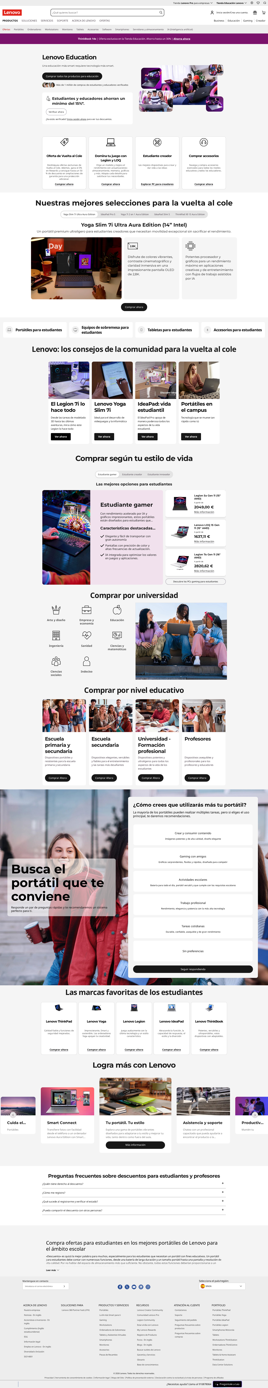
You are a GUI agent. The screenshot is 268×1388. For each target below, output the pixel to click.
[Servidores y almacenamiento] (165, 29)
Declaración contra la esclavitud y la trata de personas (179, 1377)
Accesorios (104, 1349)
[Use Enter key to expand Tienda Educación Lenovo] (246, 3)
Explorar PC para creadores (157, 184)
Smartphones (105, 1339)
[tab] (79, 214)
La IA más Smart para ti (110, 1315)
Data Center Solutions (222, 1364)
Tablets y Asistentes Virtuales (112, 1334)
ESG (26, 1336)
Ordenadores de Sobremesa (112, 1329)
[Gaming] (253, 20)
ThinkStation (218, 1359)
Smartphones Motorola (223, 1329)
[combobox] (104, 12)
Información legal (32, 1341)
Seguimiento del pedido (186, 1320)
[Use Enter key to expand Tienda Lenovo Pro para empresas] (212, 3)
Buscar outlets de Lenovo (149, 1349)
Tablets (215, 1334)
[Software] (113, 29)
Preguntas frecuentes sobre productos (187, 1327)
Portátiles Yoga (219, 1315)
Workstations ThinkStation (224, 1339)
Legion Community (146, 1320)
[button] (252, 3)
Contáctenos (181, 1310)
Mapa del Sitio (118, 1377)
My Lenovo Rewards (146, 1329)
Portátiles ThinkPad (221, 1310)
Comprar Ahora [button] (58, 778)
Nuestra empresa (32, 1310)
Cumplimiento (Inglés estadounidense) (34, 1330)
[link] (265, 4)
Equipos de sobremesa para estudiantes (105, 330)
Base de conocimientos (147, 1364)
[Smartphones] (130, 29)
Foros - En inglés (144, 1339)
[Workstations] (60, 29)
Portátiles (103, 1310)
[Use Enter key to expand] (250, 12)
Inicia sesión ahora (76, 119)
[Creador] (267, 20)
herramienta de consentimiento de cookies (74, 1377)
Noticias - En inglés (32, 1315)
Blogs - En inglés (144, 1344)
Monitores (104, 1344)
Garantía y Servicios (146, 1354)
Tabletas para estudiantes (170, 329)
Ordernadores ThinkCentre (224, 1344)
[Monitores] (74, 29)
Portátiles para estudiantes (39, 329)
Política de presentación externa (140, 1377)
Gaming (103, 1320)
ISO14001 (28, 1356)
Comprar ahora (64, 184)
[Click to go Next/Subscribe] (64, 1286)
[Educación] (241, 20)
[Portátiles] (25, 29)
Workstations (105, 1325)
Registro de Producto (147, 1334)
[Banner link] (134, 38)
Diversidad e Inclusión (34, 1351)
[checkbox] (193, 834)
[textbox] (222, 1286)
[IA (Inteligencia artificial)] (194, 29)
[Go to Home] (12, 12)
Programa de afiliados (214, 1377)
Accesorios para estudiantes (238, 329)
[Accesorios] (100, 29)
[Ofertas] (11, 29)
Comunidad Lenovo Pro (148, 1315)
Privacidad (49, 1377)
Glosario (141, 1359)
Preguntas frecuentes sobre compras (187, 1335)
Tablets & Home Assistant (224, 1354)
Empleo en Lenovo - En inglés (37, 1346)
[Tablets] (85, 29)
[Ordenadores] (42, 29)
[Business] (225, 20)
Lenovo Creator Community (150, 1310)
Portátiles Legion (220, 1325)
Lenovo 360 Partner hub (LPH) (75, 1310)
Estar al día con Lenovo (147, 1325)
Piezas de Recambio (108, 1354)
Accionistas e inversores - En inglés (37, 1322)
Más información (204, 512)
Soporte (178, 1315)
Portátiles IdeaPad (220, 1320)
